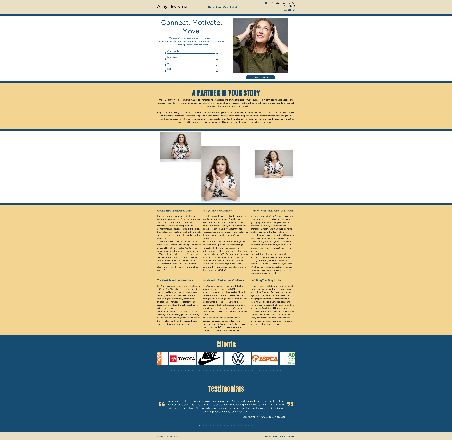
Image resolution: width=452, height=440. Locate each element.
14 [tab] (217, 371)
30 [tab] (273, 371)
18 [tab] (231, 371)
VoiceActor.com (173, 436)
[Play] (166, 53)
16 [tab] (224, 371)
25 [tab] (256, 371)
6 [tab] (189, 371)
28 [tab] (266, 371)
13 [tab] (213, 371)
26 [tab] (259, 371)
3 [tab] (178, 371)
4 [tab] (182, 371)
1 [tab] (171, 371)
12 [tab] (210, 371)
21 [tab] (242, 371)
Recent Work (222, 7)
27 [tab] (263, 371)
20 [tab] (238, 371)
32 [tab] (281, 371)
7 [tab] (192, 371)
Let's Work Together (260, 77)
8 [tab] (196, 371)
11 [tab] (206, 371)
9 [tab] (199, 371)
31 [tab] (277, 371)
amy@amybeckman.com (279, 3)
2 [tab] (175, 371)
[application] (190, 52)
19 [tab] (235, 371)
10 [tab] (203, 371)
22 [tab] (245, 371)
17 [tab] (228, 371)
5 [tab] (185, 371)
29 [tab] (270, 371)
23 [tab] (249, 371)
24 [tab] (252, 371)
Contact (233, 7)
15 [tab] (221, 371)
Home (211, 7)
